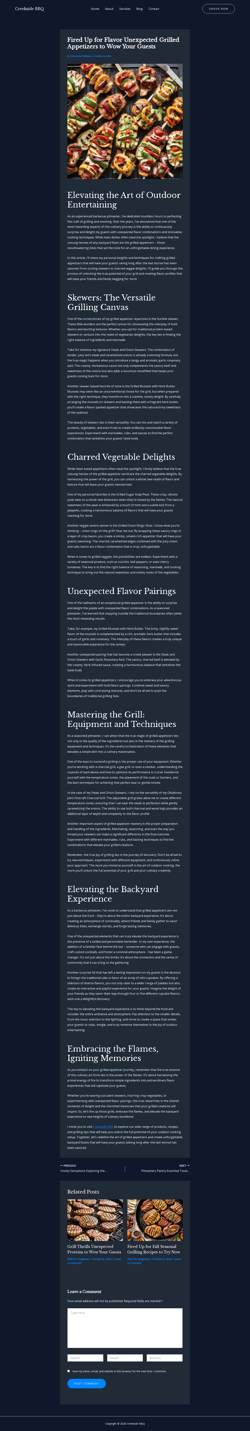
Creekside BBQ (29, 9)
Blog (139, 9)
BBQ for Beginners (78, 1259)
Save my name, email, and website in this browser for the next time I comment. (119, 1371)
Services (124, 9)
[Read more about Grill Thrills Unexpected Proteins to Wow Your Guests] (95, 1220)
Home (95, 9)
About (109, 9)
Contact (154, 9)
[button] (218, 9)
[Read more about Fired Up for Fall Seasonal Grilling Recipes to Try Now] (155, 1220)
